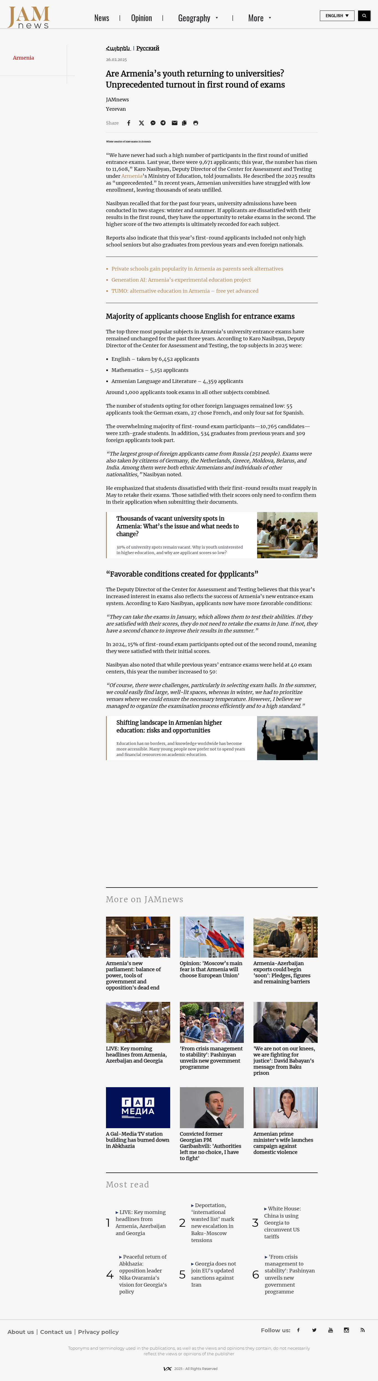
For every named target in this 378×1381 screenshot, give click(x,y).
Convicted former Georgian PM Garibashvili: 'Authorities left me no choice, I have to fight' (210, 1146)
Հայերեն (118, 48)
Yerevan (116, 109)
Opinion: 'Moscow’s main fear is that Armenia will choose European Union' (211, 969)
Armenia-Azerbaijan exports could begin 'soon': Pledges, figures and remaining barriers (281, 972)
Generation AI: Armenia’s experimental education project (181, 280)
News (101, 17)
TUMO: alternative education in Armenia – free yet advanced (185, 291)
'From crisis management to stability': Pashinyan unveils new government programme (211, 1058)
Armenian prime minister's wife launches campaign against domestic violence (283, 1143)
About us (20, 1332)
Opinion (141, 17)
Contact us (56, 1332)
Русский (147, 48)
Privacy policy (98, 1332)
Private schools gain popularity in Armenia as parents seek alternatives (197, 269)
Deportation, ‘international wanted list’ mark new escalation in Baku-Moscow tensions (212, 1222)
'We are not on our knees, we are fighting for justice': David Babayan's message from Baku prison (284, 1061)
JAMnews (117, 99)
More (256, 17)
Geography (194, 17)
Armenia (23, 58)
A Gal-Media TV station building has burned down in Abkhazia (137, 1140)
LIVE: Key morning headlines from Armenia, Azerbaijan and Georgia (136, 1055)
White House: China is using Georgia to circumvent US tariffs (282, 1222)
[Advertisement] (212, 832)
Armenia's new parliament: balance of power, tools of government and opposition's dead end (133, 975)
